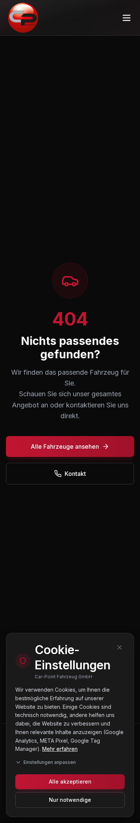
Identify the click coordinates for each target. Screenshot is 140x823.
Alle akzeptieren (70, 781)
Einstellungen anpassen (50, 762)
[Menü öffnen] (126, 17)
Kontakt (75, 473)
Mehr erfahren (60, 749)
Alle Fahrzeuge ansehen (65, 446)
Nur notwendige (70, 800)
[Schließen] (119, 647)
